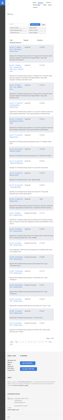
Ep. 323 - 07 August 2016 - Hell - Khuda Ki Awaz (16, 87)
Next (50, 342)
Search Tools (35, 24)
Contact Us (11, 370)
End (11, 344)
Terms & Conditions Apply (20, 385)
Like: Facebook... (27, 363)
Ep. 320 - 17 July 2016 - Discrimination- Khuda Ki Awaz (16, 121)
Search (10, 362)
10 (46, 342)
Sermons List (12, 360)
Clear (43, 24)
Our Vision (11, 368)
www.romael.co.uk (13, 410)
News (9, 364)
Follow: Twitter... (28, 369)
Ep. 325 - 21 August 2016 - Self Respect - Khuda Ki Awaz (16, 49)
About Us (10, 366)
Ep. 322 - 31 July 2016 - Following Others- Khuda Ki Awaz (16, 105)
